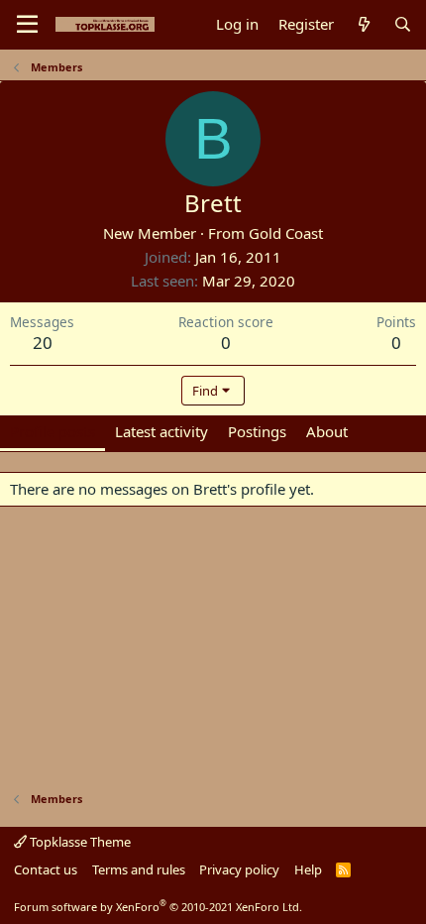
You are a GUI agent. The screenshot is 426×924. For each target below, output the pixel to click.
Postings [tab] (257, 431)
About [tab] (327, 431)
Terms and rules (138, 869)
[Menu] (27, 25)
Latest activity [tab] (161, 431)
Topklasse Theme (79, 842)
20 (43, 342)
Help (308, 869)
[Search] (402, 24)
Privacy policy (239, 869)
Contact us (45, 869)
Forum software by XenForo (158, 906)
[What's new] (363, 24)
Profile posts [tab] (52, 431)
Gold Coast (286, 233)
